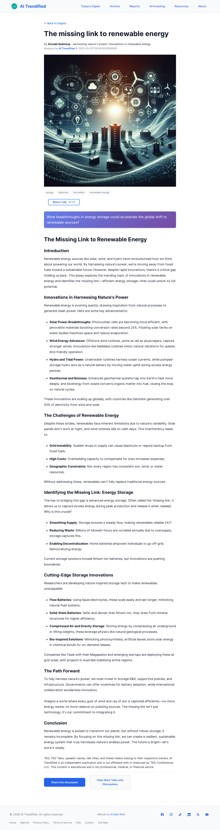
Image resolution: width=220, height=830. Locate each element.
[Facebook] (162, 814)
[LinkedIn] (189, 814)
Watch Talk (64, 202)
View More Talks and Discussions (110, 782)
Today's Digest (90, 6)
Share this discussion (64, 782)
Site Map (103, 822)
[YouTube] (207, 814)
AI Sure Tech (118, 814)
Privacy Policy (41, 822)
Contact (89, 822)
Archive (115, 6)
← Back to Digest (55, 23)
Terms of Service (62, 822)
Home (13, 822)
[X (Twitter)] (198, 814)
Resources (182, 6)
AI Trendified (67, 48)
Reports (134, 6)
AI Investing (157, 6)
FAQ (78, 822)
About (202, 6)
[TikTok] (180, 814)
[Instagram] (171, 814)
